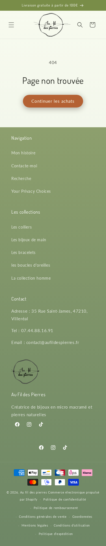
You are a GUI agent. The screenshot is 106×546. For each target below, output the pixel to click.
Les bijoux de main (28, 239)
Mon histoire (23, 152)
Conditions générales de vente (42, 516)
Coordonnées (82, 516)
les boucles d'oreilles (30, 265)
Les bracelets (23, 252)
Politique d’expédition (56, 534)
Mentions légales (34, 525)
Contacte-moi (24, 165)
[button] (11, 25)
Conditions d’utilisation (72, 525)
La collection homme (31, 278)
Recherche (21, 178)
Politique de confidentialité (64, 499)
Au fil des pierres (33, 492)
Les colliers (21, 227)
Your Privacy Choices (31, 191)
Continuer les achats (53, 101)
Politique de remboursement (56, 508)
